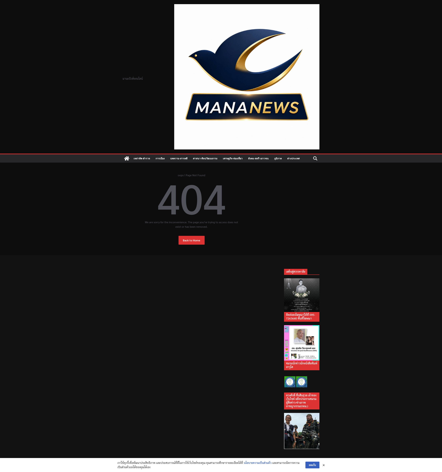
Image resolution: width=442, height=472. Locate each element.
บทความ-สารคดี (179, 158)
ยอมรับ (312, 464)
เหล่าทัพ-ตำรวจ (142, 158)
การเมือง (160, 158)
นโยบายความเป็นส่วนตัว (257, 463)
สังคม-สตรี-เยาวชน (258, 158)
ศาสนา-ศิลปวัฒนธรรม (205, 158)
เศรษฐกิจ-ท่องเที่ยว (233, 158)
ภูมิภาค (278, 158)
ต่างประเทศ (293, 158)
